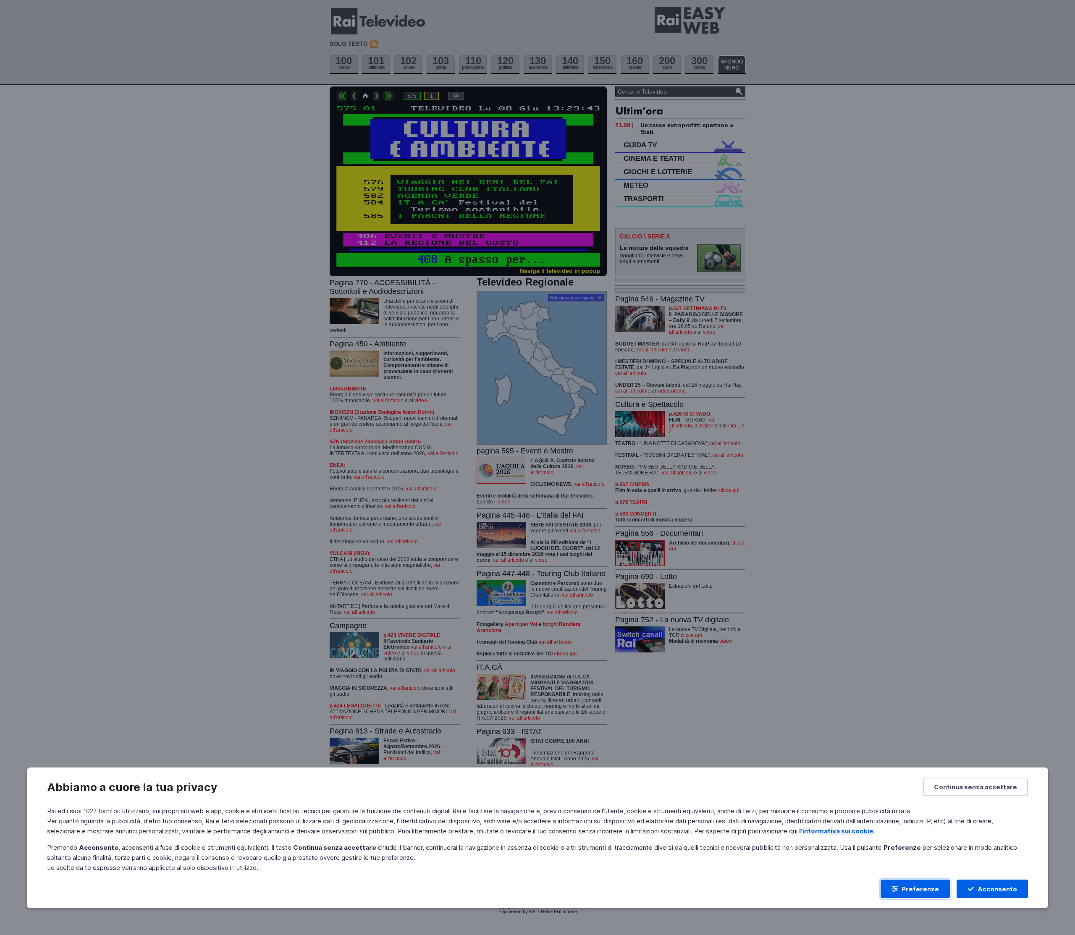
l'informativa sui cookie (836, 831)
